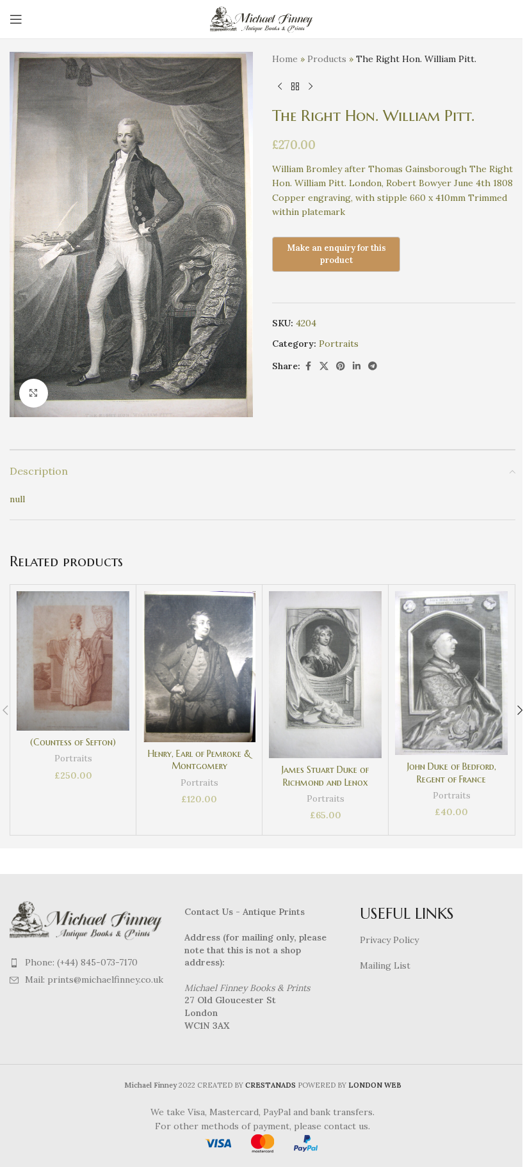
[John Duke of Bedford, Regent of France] (451, 673)
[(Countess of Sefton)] (73, 661)
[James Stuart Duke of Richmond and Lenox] (325, 674)
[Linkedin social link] (356, 366)
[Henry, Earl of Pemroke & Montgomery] (199, 666)
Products (326, 59)
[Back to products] (295, 86)
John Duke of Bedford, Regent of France (451, 773)
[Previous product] (279, 86)
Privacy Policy (389, 940)
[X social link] (324, 366)
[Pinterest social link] (340, 366)
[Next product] (310, 86)
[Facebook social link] (308, 366)
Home (285, 59)
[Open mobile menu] (16, 19)
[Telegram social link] (372, 366)
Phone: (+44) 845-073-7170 (81, 962)
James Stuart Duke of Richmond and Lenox (325, 776)
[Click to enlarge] (33, 393)
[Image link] (87, 919)
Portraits (339, 343)
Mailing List (385, 965)
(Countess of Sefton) (73, 742)
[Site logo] (263, 18)
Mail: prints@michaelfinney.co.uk (94, 979)
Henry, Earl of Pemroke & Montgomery (199, 760)
